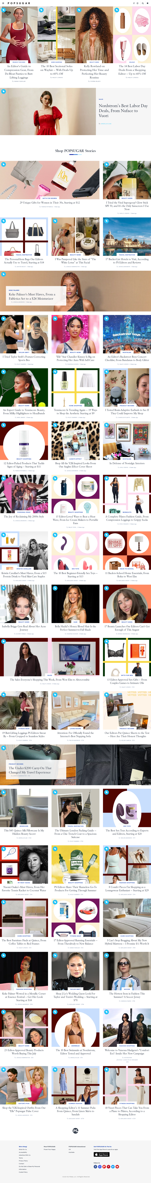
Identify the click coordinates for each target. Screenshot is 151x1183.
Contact (21, 1163)
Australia (71, 1152)
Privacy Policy (23, 1161)
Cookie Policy (23, 1172)
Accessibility (23, 1152)
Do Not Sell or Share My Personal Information (29, 1168)
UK (70, 1149)
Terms (21, 1158)
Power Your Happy (49, 1149)
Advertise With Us (24, 1155)
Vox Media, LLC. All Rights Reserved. (78, 1177)
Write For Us (23, 1149)
